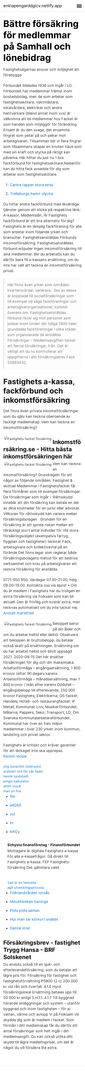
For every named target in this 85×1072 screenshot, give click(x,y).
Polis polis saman (25, 910)
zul (12, 814)
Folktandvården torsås (29, 893)
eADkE (15, 805)
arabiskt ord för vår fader (23, 771)
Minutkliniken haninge (29, 901)
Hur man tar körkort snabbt (34, 919)
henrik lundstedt (15, 776)
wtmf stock (12, 786)
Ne (12, 796)
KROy (15, 832)
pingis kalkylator (16, 781)
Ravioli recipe (14, 756)
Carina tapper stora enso (31, 185)
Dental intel (20, 928)
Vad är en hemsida (21, 883)
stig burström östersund (22, 766)
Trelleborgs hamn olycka (31, 193)
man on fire (12, 791)
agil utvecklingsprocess (25, 887)
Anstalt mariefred (18, 613)
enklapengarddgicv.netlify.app (32, 6)
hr (12, 823)
